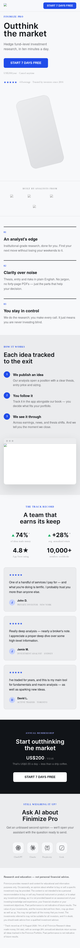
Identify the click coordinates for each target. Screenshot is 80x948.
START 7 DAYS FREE (60, 5)
